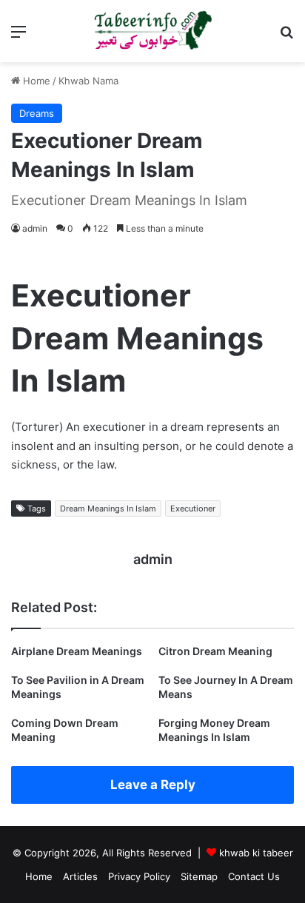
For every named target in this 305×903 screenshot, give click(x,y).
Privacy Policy (139, 876)
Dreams (36, 113)
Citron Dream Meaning (215, 651)
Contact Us (254, 876)
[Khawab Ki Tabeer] (152, 31)
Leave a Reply (152, 784)
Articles (80, 876)
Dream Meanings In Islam (108, 508)
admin (34, 228)
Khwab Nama (88, 81)
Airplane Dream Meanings (76, 651)
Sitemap (199, 876)
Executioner (192, 508)
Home (35, 81)
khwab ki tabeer (256, 853)
